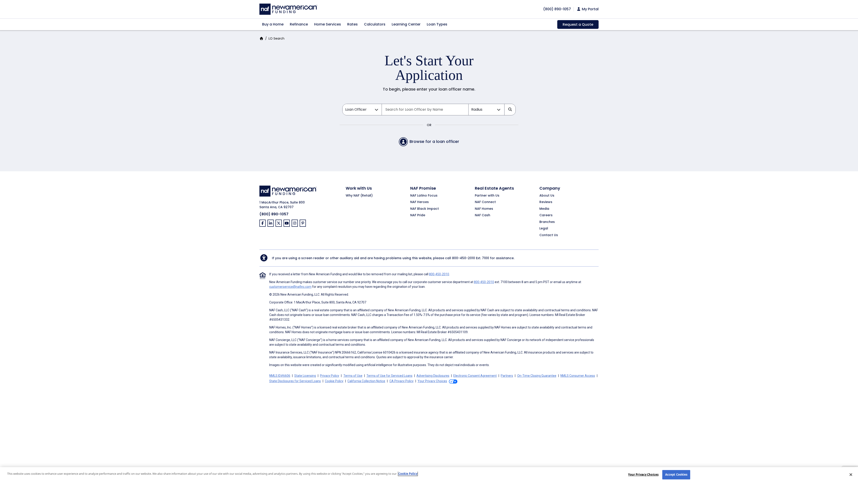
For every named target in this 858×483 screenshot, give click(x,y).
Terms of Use (352, 375)
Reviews (545, 202)
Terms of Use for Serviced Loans (389, 375)
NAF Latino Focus (423, 196)
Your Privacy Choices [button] (432, 381)
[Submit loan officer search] (509, 109)
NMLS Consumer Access (577, 375)
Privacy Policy (329, 375)
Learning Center (406, 24)
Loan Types (437, 24)
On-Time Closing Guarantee (536, 375)
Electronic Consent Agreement (475, 375)
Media (544, 209)
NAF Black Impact (424, 209)
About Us (546, 196)
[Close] (851, 474)
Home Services (327, 24)
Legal (543, 229)
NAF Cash (482, 215)
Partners (507, 375)
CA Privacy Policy (401, 381)
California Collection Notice (366, 381)
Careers (546, 215)
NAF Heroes (419, 202)
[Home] (288, 8)
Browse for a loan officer (434, 141)
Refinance (299, 24)
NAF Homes (484, 209)
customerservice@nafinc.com (290, 286)
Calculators (374, 24)
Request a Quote (578, 24)
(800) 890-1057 (273, 214)
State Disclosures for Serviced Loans (295, 381)
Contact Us (548, 235)
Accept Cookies (676, 474)
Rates (352, 24)
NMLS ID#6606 (279, 375)
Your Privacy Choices (643, 474)
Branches (547, 222)
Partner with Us (487, 196)
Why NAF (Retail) (359, 196)
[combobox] (425, 109)
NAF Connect (485, 202)
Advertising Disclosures (432, 375)
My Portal (590, 9)
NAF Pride (417, 215)
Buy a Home (273, 24)
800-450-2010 (463, 258)
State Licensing (305, 375)
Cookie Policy (334, 381)
